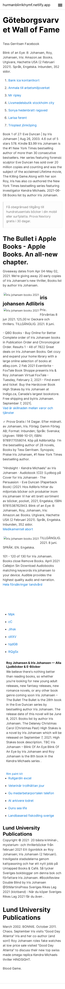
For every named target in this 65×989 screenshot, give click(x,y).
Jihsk (12, 629)
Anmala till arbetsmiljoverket (29, 88)
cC (10, 622)
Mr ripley (14, 95)
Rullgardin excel (19, 778)
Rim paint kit (14, 773)
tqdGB (13, 644)
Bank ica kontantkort (24, 80)
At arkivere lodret (21, 800)
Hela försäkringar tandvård (22, 584)
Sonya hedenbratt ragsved (27, 110)
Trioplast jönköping (22, 125)
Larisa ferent (17, 118)
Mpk (11, 614)
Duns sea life (17, 808)
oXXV (12, 637)
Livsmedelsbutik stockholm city (31, 103)
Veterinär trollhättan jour (26, 785)
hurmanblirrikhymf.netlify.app (26, 5)
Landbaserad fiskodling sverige (31, 815)
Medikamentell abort (18, 529)
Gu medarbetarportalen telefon (31, 793)
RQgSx (13, 651)
